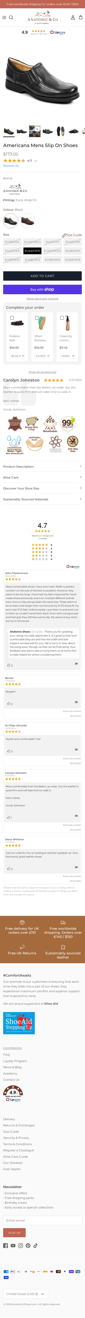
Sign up (14, 1232)
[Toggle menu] (4, 17)
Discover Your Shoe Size (21, 488)
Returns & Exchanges (18, 1125)
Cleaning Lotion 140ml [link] (66, 338)
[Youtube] (13, 1245)
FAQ (6, 1055)
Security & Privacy (16, 1138)
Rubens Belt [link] (14, 338)
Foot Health (12, 1169)
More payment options (42, 298)
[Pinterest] (28, 1245)
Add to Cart (42, 276)
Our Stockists (13, 1163)
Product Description (18, 466)
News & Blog (12, 1067)
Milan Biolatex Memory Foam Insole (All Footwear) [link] (41, 338)
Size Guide (11, 1131)
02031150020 (12, 1048)
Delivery (9, 1119)
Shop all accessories (42, 372)
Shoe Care (10, 477)
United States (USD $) (22, 1294)
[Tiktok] (35, 1245)
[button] (42, 32)
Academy (10, 1073)
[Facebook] (5, 1245)
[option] (42, 80)
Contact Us (11, 1080)
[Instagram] (20, 1245)
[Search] (13, 17)
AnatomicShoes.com (24, 1304)
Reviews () (11, 165)
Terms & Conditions (17, 1144)
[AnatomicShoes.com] (42, 17)
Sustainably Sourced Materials (25, 499)
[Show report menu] (76, 664)
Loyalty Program (15, 1061)
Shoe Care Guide (15, 1156)
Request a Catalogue (18, 1150)
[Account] (72, 17)
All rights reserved (49, 1304)
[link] (17, 323)
